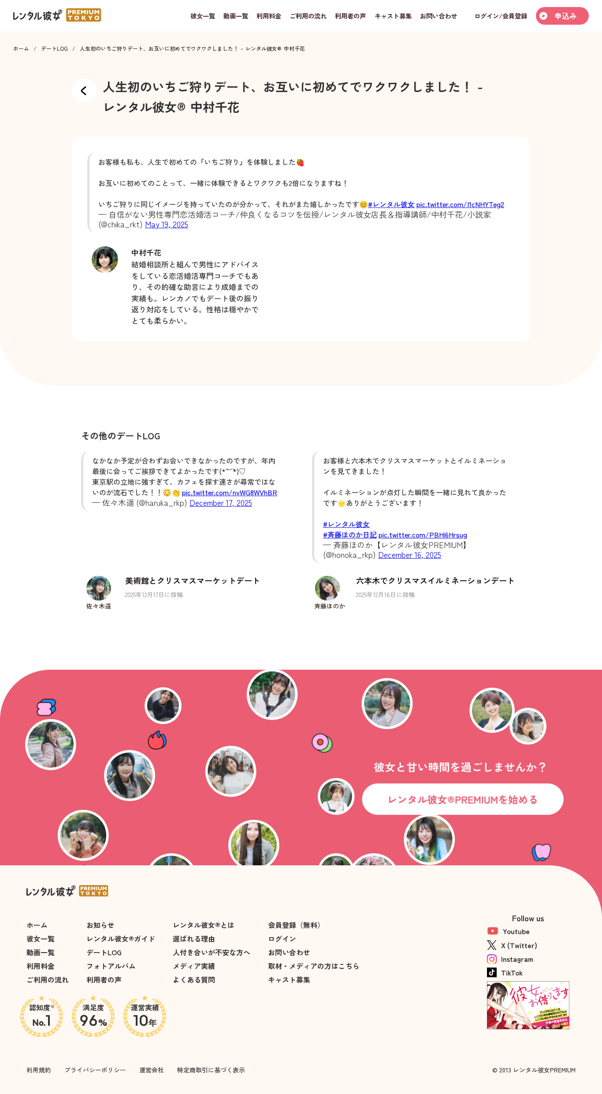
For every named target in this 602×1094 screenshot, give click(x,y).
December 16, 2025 (409, 554)
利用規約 (38, 1069)
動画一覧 (40, 952)
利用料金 (40, 965)
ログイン (282, 938)
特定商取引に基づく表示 (211, 1069)
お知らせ (100, 925)
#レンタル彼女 (391, 204)
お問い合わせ (289, 952)
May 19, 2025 (166, 224)
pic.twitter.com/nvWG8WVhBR (229, 492)
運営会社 (151, 1069)
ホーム (21, 48)
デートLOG (54, 48)
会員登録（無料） (296, 925)
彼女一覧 (40, 938)
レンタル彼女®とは (203, 925)
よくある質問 (194, 979)
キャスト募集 (289, 979)
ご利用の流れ (47, 979)
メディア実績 (194, 965)
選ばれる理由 (194, 938)
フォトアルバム (111, 965)
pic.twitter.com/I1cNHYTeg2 (460, 204)
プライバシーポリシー (95, 1069)
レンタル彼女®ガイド (120, 938)
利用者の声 (104, 979)
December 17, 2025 (221, 502)
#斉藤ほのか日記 (350, 534)
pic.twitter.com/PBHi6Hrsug (423, 534)
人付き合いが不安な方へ (211, 952)
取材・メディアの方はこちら (314, 965)
